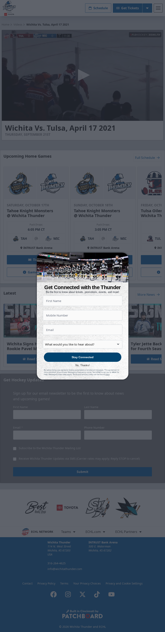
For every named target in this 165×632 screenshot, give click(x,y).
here (107, 374)
